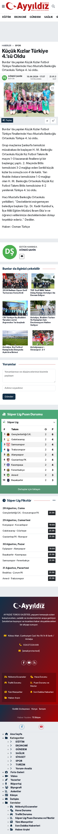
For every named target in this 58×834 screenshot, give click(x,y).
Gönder (9, 396)
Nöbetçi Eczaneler (17, 677)
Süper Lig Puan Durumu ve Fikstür (35, 818)
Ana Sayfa (16, 734)
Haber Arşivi (14, 698)
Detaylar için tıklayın (29, 489)
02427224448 (31, 645)
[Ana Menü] (3, 6)
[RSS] (34, 662)
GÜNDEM (35, 17)
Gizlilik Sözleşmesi (21, 709)
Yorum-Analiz (23, 768)
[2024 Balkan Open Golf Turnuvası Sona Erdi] (15, 281)
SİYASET (20, 757)
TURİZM (20, 764)
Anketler (15, 791)
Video (14, 776)
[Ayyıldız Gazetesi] (27, 6)
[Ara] (53, 7)
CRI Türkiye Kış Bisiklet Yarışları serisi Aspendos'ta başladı (14, 320)
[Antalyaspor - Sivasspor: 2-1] (43, 337)
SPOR (18, 46)
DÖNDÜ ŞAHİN (27, 250)
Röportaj (15, 784)
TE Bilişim (36, 717)
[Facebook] (23, 662)
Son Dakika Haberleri (43, 692)
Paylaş (9, 120)
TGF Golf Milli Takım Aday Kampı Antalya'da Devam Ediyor (42, 293)
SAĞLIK (48, 17)
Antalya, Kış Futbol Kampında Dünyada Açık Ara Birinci (13, 349)
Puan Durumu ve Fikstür (39, 684)
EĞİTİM (6, 17)
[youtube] (41, 727)
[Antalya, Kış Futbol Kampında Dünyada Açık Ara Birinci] (15, 337)
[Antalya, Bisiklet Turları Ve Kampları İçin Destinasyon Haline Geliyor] (43, 308)
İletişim (42, 709)
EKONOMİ (20, 17)
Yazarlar (15, 780)
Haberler (6, 46)
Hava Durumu (40, 677)
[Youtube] (29, 662)
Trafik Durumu (14, 683)
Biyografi (16, 787)
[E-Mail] (21, 256)
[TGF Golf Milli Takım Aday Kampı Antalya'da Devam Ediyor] (43, 281)
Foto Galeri (17, 772)
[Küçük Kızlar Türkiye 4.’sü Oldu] (29, 100)
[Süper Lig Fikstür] (54, 500)
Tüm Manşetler (15, 692)
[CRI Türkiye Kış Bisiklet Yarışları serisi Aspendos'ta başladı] (15, 308)
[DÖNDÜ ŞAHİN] (10, 252)
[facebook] (21, 727)
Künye (34, 709)
